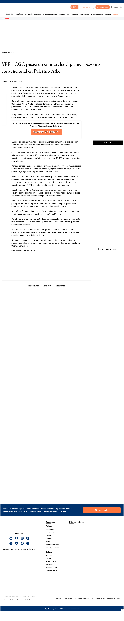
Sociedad (37, 14)
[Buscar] (67, 7)
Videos (49, 555)
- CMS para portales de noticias (64, 609)
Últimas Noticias (52, 571)
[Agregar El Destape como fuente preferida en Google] (80, 81)
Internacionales (50, 14)
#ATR (48, 541)
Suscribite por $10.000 (103, 7)
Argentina (47, 286)
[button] (4, 96)
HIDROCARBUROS (33, 286)
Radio (115, 14)
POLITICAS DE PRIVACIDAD (81, 598)
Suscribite (101, 510)
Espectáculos (72, 14)
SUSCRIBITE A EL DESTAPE (45, 132)
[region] (62, 36)
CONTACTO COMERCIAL (98, 598)
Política (19, 14)
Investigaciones (97, 14)
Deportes (62, 14)
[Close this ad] (122, 610)
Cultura (49, 538)
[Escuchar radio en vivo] (86, 7)
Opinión (108, 14)
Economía (28, 14)
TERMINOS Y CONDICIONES (64, 598)
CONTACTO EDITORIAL (113, 598)
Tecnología (84, 14)
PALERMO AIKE (60, 286)
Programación (52, 561)
